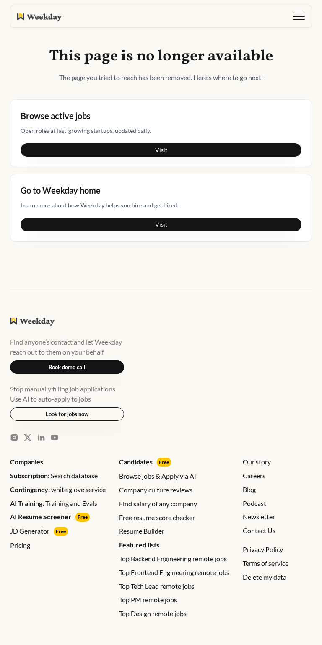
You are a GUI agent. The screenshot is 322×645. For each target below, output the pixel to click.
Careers (254, 475)
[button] (299, 16)
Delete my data (264, 577)
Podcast (254, 503)
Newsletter (259, 517)
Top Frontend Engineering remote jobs (174, 572)
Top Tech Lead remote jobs (157, 586)
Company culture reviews (155, 490)
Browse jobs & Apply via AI (157, 476)
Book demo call (67, 367)
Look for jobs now (67, 414)
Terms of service (265, 563)
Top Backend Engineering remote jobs (173, 558)
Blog (249, 489)
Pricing (20, 545)
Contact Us (259, 530)
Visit (161, 149)
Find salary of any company (158, 504)
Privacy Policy (263, 549)
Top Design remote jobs (153, 613)
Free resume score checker (157, 517)
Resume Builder (141, 531)
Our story (257, 462)
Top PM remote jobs (148, 600)
